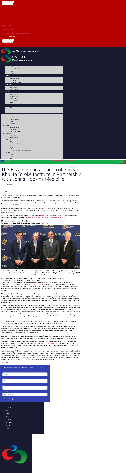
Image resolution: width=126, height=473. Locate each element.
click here (44, 223)
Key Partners (13, 100)
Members (12, 73)
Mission (12, 67)
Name (4, 371)
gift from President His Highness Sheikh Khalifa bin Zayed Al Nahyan (46, 218)
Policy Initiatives (14, 89)
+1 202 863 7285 (6, 25)
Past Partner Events (15, 82)
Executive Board (14, 69)
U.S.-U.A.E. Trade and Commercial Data (20, 103)
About (6, 64)
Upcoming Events (14, 78)
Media (6, 105)
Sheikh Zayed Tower (46, 215)
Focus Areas (8, 84)
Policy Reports (14, 94)
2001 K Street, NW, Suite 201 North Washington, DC (15, 33)
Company (5, 378)
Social (11, 112)
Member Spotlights (15, 96)
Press (11, 110)
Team (11, 71)
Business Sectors (14, 87)
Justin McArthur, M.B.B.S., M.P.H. (50, 343)
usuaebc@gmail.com (7, 29)
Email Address (6, 392)
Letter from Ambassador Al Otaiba (63, 160)
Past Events (13, 80)
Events (7, 75)
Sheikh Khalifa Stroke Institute (35, 284)
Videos (12, 108)
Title (3, 385)
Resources (8, 91)
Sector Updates (14, 98)
